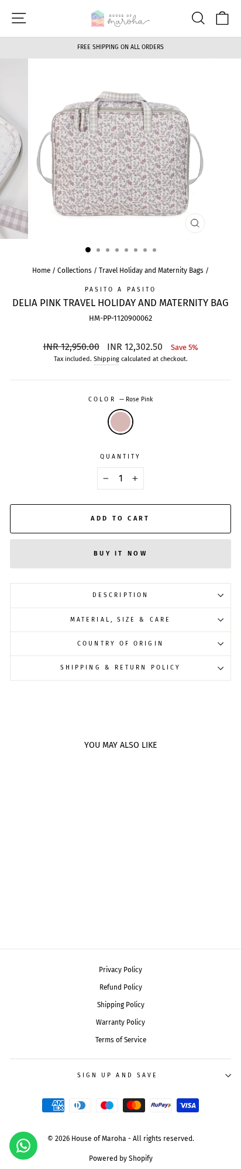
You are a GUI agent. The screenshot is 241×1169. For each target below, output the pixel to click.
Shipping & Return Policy (120, 667)
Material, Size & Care (120, 619)
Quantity (121, 456)
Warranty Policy (120, 1022)
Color (120, 399)
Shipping (106, 359)
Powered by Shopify (121, 1158)
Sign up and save (117, 1075)
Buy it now (120, 553)
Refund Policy (120, 987)
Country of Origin (120, 643)
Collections (74, 270)
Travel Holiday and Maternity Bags (151, 270)
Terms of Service (120, 1040)
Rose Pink (120, 421)
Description (120, 595)
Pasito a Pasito (120, 289)
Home (41, 270)
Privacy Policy (120, 970)
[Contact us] (23, 1146)
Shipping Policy (120, 1005)
